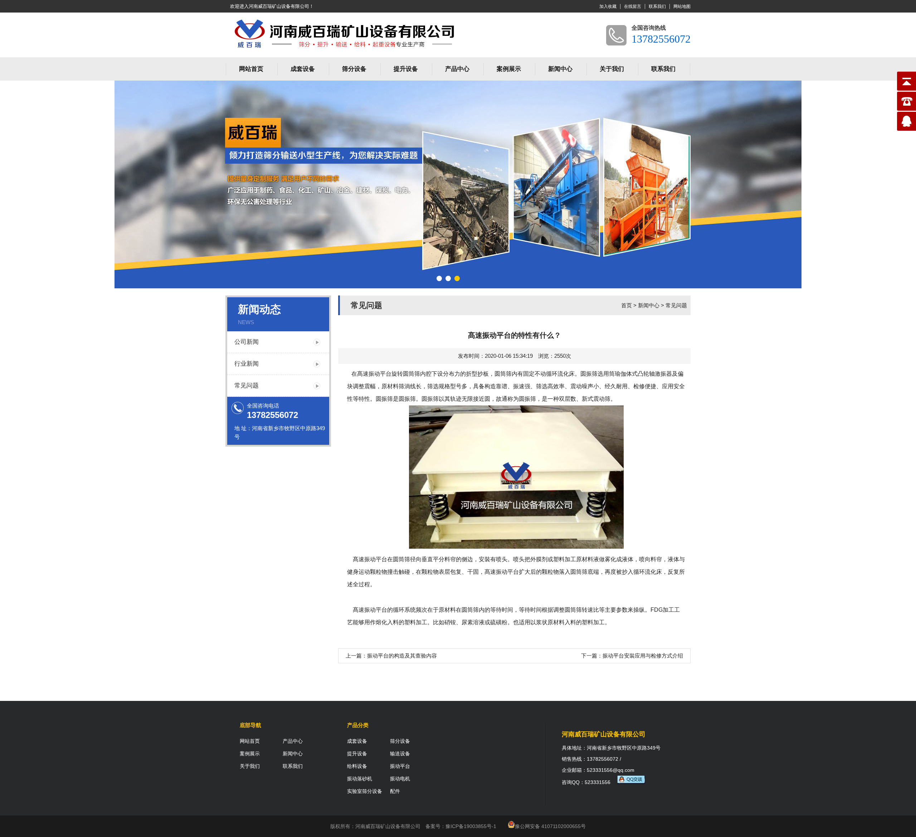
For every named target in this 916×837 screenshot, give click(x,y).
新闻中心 (560, 69)
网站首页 (251, 69)
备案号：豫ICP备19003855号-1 (460, 826)
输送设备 (400, 753)
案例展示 (509, 69)
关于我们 (612, 69)
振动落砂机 (359, 778)
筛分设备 (354, 69)
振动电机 (400, 778)
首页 (626, 305)
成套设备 (303, 69)
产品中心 (457, 69)
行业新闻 (246, 363)
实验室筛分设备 (364, 791)
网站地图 (682, 6)
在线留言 (632, 6)
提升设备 (406, 69)
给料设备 (357, 766)
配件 (395, 791)
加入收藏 (608, 6)
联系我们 (657, 6)
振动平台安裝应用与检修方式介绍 (643, 656)
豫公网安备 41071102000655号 (550, 826)
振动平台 (375, 559)
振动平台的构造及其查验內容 (402, 656)
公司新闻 (246, 341)
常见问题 (246, 385)
